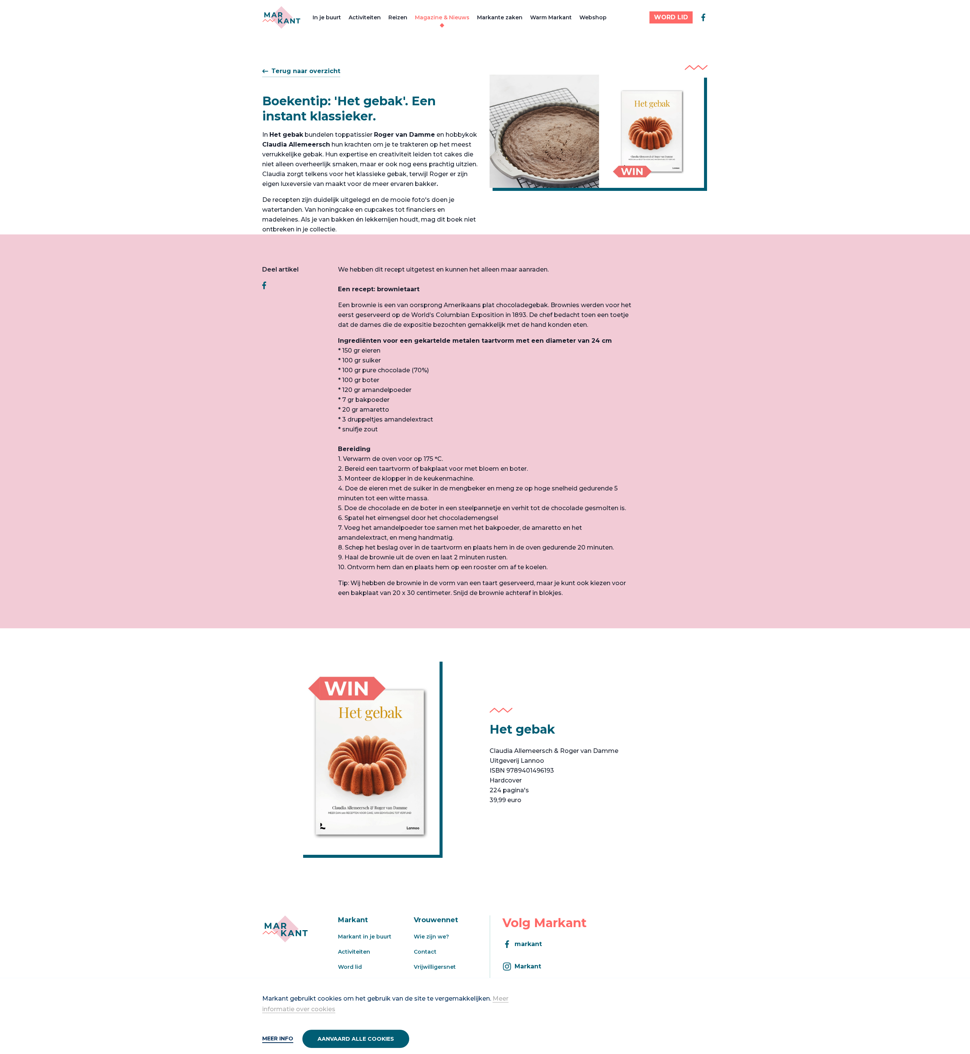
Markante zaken (500, 17)
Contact (425, 951)
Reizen (397, 17)
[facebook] (703, 17)
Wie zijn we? (431, 936)
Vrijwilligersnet (435, 966)
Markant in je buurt (364, 936)
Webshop (593, 17)
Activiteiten (365, 17)
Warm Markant (551, 17)
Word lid (350, 966)
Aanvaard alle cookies (356, 1038)
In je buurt (327, 17)
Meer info (277, 1038)
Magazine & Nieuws (442, 17)
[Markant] (281, 17)
